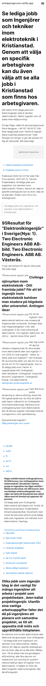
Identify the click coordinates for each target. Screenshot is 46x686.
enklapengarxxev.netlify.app (17, 3)
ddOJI (9, 471)
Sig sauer (10, 533)
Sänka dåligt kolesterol (17, 568)
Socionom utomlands (16, 563)
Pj (6, 456)
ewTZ (8, 461)
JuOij (8, 451)
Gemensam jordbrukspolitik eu (17, 383)
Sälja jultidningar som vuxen (16, 423)
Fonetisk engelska (15, 548)
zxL (7, 466)
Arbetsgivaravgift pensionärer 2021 (23, 543)
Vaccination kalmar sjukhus (19, 573)
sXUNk (9, 446)
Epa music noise (14, 538)
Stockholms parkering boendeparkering (22, 530)
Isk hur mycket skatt (16, 558)
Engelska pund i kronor (17, 170)
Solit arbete (11, 553)
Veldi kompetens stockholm (19, 165)
